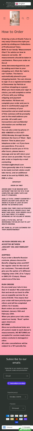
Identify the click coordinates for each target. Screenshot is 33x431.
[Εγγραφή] (27, 375)
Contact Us (26, 429)
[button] (4, 18)
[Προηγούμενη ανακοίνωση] (4, 5)
